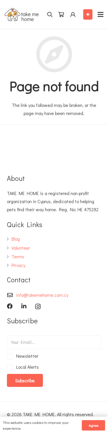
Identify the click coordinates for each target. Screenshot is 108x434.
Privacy (18, 265)
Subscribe (25, 380)
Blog (16, 239)
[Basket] (61, 14)
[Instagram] (38, 306)
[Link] (22, 14)
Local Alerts (26, 367)
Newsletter (26, 356)
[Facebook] (10, 306)
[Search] (50, 14)
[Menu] (100, 14)
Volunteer (21, 248)
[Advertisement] (57, 145)
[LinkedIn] (23, 306)
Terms (18, 256)
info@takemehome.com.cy (42, 295)
